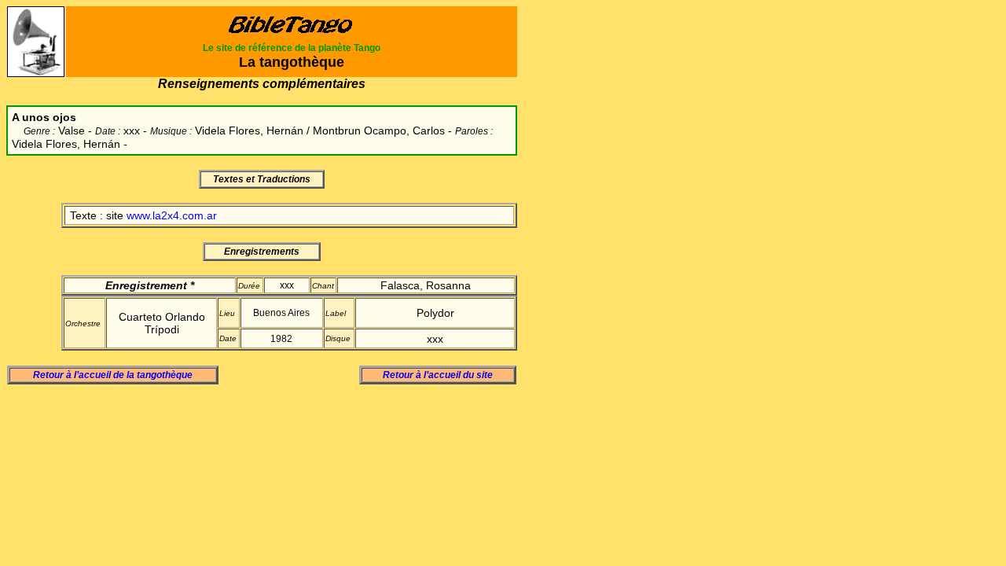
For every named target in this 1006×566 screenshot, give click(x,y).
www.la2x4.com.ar (172, 215)
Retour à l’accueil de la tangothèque (113, 374)
